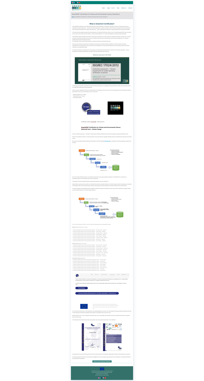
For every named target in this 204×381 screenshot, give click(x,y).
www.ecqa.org (107, 141)
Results (113, 7)
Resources (123, 7)
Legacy (108, 7)
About (103, 7)
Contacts (130, 7)
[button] (105, 8)
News (118, 7)
